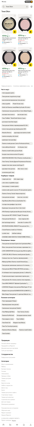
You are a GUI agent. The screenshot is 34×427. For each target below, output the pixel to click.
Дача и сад (4, 387)
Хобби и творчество (7, 385)
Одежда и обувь (5, 376)
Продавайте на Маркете (8, 346)
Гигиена (3, 371)
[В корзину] (15, 32)
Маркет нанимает (6, 412)
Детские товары (5, 402)
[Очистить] (27, 7)
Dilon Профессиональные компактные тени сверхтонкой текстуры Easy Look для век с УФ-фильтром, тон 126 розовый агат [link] (9, 38)
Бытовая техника (6, 369)
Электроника (5, 373)
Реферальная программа (8, 357)
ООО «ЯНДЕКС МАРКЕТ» (13, 418)
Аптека (3, 380)
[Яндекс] (14, 421)
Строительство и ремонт (8, 399)
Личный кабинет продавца (8, 343)
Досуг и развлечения (7, 364)
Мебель (3, 366)
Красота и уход (5, 383)
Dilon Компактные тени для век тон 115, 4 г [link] (24, 38)
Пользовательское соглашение (9, 408)
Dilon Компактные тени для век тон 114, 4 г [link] (24, 71)
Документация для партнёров (9, 348)
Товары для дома (6, 378)
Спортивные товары (7, 395)
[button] (31, 7)
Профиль (30, 425)
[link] (8, 92)
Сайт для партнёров (7, 350)
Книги (3, 390)
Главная (3, 425)
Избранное (17, 425)
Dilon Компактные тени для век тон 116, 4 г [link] (8, 71)
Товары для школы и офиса (8, 392)
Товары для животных (7, 397)
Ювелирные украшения (8, 404)
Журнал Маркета (6, 415)
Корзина (23, 425)
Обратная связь (5, 410)
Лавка (10, 425)
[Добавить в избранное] (15, 16)
